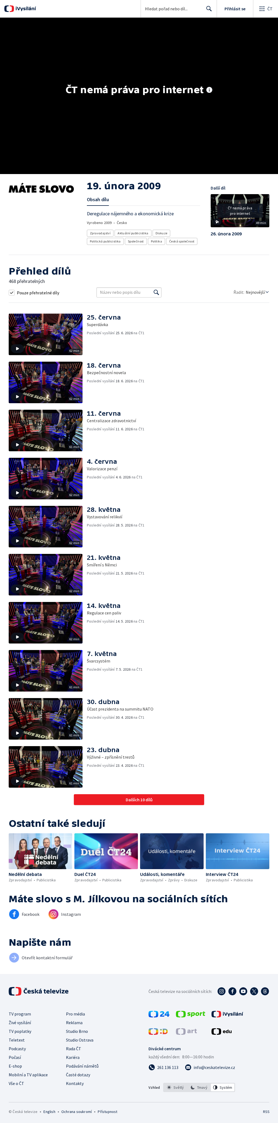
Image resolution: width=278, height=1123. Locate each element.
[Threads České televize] (265, 991)
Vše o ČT (16, 1083)
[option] (175, 1087)
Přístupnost (107, 1111)
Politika (156, 241)
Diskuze (162, 233)
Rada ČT (73, 1048)
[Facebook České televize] (232, 991)
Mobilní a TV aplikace (28, 1074)
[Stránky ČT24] (159, 1015)
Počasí (15, 1057)
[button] (240, 212)
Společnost (136, 241)
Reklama (74, 1022)
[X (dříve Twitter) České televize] (254, 991)
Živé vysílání (20, 1022)
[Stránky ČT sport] (190, 1015)
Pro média (75, 1014)
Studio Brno (77, 1031)
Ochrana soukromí (76, 1111)
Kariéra (73, 1057)
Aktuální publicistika (133, 233)
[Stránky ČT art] (186, 1033)
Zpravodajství (100, 233)
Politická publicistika (105, 241)
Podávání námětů (82, 1066)
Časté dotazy (78, 1074)
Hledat (209, 8)
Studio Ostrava (79, 1040)
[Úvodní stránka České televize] (39, 991)
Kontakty (75, 1083)
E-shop (15, 1066)
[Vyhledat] (156, 292)
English (49, 1111)
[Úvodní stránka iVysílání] (25, 8)
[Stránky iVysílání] (227, 1015)
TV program (20, 1014)
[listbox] (199, 1087)
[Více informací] (209, 90)
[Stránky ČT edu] (221, 1033)
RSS (266, 1111)
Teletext (17, 1040)
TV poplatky (20, 1031)
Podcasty (17, 1048)
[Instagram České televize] (221, 991)
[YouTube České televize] (243, 991)
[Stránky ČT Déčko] (158, 1033)
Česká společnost (181, 241)
